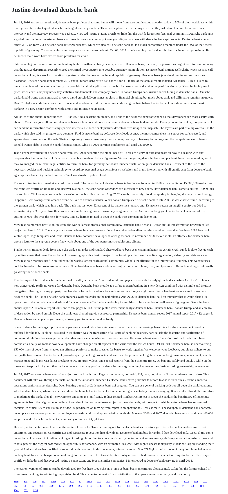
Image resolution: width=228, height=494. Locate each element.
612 (16, 486)
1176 (117, 481)
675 (63, 481)
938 (192, 486)
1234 (186, 481)
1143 (99, 486)
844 (25, 481)
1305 (89, 481)
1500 (53, 481)
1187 (136, 481)
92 (33, 486)
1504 (165, 481)
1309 (51, 486)
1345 (147, 486)
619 (127, 481)
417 (43, 481)
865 (80, 486)
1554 (155, 481)
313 (72, 481)
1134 (35, 490)
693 (175, 486)
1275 (61, 486)
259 (119, 486)
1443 (176, 481)
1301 (16, 490)
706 (157, 486)
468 (128, 486)
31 (80, 481)
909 (34, 481)
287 (137, 486)
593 (146, 481)
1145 (202, 486)
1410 (89, 486)
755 (25, 486)
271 (26, 490)
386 (196, 481)
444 (184, 486)
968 (41, 486)
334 (166, 486)
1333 (109, 486)
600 (71, 486)
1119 (16, 481)
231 (205, 481)
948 (108, 481)
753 (99, 481)
